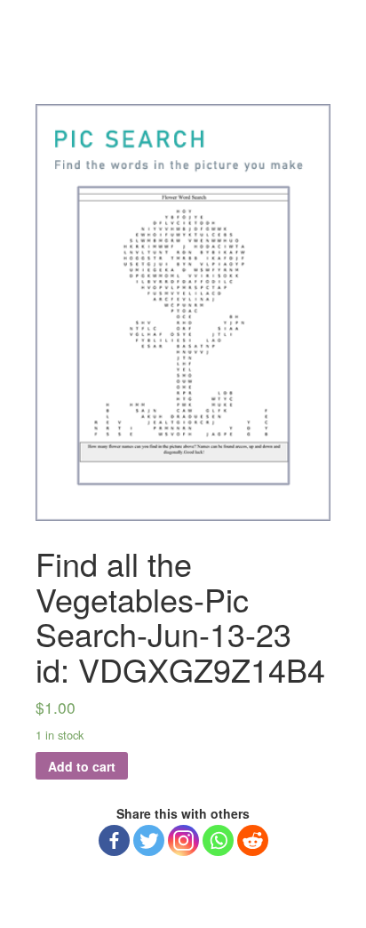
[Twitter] (148, 840)
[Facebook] (114, 840)
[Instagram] (183, 840)
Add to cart (81, 766)
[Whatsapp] (218, 840)
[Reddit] (252, 840)
